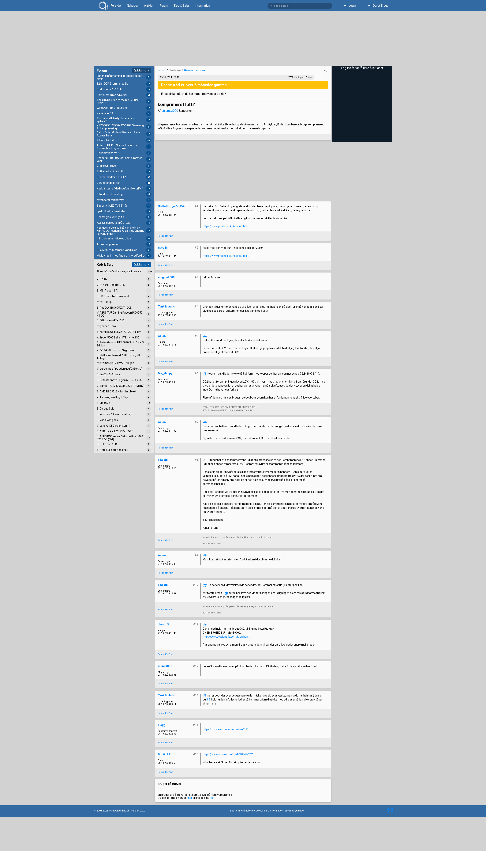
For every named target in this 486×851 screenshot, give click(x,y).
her (190, 797)
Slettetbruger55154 (171, 206)
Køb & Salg (181, 5)
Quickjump (140, 70)
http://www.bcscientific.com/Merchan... (226, 636)
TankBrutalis (166, 306)
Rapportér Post (165, 236)
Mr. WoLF (164, 754)
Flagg (161, 725)
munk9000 (165, 666)
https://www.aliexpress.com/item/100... (226, 729)
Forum (164, 5)
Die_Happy (165, 373)
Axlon (162, 336)
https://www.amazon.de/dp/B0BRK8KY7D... (229, 754)
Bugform (235, 810)
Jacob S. (164, 624)
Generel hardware (195, 70)
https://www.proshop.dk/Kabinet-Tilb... (226, 226)
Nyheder (132, 5)
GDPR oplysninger (294, 810)
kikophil (163, 459)
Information (202, 5)
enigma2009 (170, 111)
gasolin (163, 247)
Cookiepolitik (261, 810)
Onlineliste (247, 810)
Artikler (149, 5)
